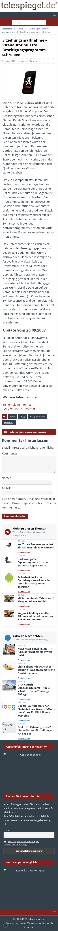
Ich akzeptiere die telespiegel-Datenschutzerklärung (21, 843)
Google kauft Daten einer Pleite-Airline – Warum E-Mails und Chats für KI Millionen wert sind (36, 710)
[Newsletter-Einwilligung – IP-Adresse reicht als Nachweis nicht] (9, 649)
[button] (53, 14)
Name (6, 478)
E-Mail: (7, 830)
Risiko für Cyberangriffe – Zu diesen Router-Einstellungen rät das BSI (35, 730)
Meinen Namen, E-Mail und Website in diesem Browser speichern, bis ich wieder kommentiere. (29, 503)
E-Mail (6, 488)
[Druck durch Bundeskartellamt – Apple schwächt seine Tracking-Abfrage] (9, 685)
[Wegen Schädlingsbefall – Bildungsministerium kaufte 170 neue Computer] (9, 613)
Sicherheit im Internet (17, 404)
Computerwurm (37, 416)
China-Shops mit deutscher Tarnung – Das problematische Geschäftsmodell (36, 670)
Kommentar (9, 453)
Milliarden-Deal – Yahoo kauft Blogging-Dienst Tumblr (36, 600)
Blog (23, 416)
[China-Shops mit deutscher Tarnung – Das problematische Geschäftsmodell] (9, 667)
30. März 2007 (8, 61)
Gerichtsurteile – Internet (19, 409)
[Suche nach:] (29, 22)
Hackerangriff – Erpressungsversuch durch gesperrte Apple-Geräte (34, 562)
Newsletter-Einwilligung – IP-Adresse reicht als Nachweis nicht (35, 652)
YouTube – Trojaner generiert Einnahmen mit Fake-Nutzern (36, 546)
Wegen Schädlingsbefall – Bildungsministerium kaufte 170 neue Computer (35, 616)
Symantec (8, 422)
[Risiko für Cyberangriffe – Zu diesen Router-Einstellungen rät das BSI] (9, 727)
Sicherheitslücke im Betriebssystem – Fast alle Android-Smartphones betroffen (33, 581)
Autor (12, 416)
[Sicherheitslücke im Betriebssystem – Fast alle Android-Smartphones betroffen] (9, 577)
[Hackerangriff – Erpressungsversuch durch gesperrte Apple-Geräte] (9, 559)
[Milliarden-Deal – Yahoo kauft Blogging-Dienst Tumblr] (9, 599)
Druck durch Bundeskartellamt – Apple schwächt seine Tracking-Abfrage (34, 689)
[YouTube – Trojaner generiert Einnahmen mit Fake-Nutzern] (9, 545)
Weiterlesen (24, 552)
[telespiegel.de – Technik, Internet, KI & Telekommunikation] (29, 6)
